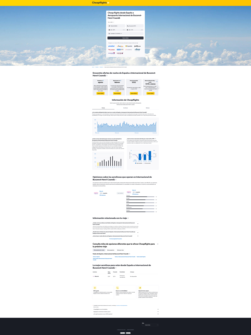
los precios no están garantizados (121, 305)
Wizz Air (101, 191)
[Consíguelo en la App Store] (128, 333)
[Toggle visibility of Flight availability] (138, 163)
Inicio (93, 67)
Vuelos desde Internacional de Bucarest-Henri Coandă (102, 259)
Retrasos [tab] (147, 107)
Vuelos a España (96, 256)
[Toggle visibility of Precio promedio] (147, 163)
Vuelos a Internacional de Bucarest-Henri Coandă (125, 256)
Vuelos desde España (141, 256)
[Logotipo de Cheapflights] (99, 2)
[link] (100, 93)
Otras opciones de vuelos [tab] (99, 250)
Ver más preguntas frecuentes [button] (115, 238)
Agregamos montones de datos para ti (101, 311)
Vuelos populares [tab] (110, 250)
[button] (116, 29)
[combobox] (111, 22)
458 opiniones (102, 195)
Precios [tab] (103, 107)
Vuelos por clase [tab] (120, 250)
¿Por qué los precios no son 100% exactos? (102, 314)
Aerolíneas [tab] (125, 107)
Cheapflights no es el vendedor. (100, 309)
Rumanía (97, 67)
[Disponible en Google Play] (122, 333)
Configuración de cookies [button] (121, 329)
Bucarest (101, 67)
